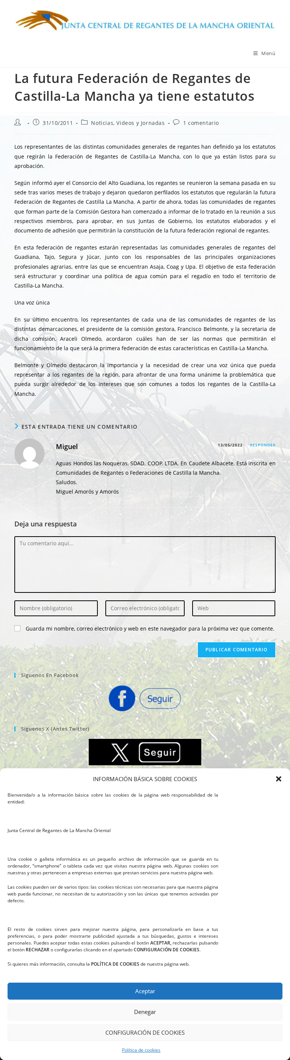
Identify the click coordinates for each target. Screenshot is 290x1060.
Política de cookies (141, 1050)
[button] (278, 779)
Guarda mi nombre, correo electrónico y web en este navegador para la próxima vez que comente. (150, 628)
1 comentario (201, 122)
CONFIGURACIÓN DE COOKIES (145, 1032)
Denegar (145, 1011)
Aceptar (145, 991)
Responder (263, 445)
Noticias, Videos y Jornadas (128, 122)
